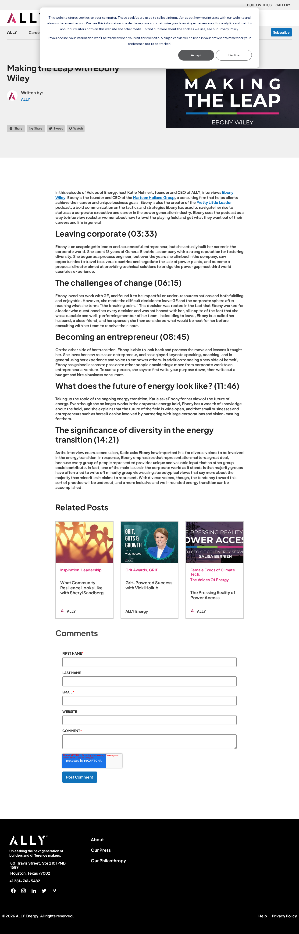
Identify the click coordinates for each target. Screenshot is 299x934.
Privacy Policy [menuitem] (284, 915)
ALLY (12, 32)
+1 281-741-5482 (24, 881)
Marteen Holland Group (154, 197)
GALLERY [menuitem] (282, 5)
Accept (196, 55)
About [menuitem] (97, 839)
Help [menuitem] (262, 915)
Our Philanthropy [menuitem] (108, 860)
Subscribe (281, 32)
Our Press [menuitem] (101, 850)
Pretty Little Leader (214, 202)
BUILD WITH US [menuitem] (259, 5)
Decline (233, 55)
